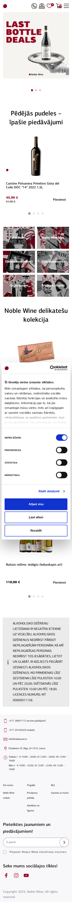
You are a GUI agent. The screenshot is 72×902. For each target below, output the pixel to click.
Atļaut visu (36, 504)
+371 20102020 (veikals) (22, 730)
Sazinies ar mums (60, 793)
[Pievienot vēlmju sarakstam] (65, 137)
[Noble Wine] (16, 6)
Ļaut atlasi (36, 517)
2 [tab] (36, 90)
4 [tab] (42, 213)
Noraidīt (36, 530)
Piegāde (31, 785)
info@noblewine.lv (18, 739)
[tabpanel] (36, 169)
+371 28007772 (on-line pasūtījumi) (27, 721)
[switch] (61, 450)
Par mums (8, 785)
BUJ (53, 785)
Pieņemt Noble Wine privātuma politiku (37, 852)
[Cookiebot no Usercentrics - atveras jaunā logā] (50, 368)
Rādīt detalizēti (49, 491)
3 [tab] (40, 90)
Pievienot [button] (59, 199)
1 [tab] (32, 90)
